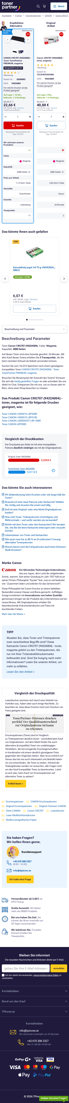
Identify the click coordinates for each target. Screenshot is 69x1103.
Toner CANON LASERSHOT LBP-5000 (21, 420)
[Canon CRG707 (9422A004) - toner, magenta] (51, 39)
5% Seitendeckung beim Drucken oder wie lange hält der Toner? (35, 496)
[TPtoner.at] (11, 6)
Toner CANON (13, 810)
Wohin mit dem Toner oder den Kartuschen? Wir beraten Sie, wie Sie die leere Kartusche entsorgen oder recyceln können (35, 527)
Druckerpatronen (33, 15)
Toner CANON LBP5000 (14, 424)
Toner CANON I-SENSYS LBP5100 (19, 417)
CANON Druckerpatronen (44, 801)
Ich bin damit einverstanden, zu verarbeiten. (31, 976)
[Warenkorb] (44, 6)
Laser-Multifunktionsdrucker (20, 815)
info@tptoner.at (22, 870)
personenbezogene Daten (46, 975)
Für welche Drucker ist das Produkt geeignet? (15, 89)
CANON (48, 15)
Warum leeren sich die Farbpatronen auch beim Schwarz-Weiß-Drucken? (35, 548)
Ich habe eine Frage (20, 879)
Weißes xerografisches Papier (21, 819)
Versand (53, 108)
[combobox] (34, 329)
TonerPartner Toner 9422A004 (21, 468)
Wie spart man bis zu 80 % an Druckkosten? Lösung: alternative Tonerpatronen (33, 541)
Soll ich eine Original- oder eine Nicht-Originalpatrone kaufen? (33, 511)
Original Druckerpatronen (19, 806)
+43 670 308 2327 (22, 861)
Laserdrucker (57, 810)
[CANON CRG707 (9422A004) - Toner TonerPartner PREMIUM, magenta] (18, 39)
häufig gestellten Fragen (26, 381)
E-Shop (18, 15)
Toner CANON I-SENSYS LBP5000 (19, 414)
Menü (61, 6)
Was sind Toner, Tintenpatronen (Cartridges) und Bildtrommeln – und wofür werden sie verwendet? (31, 518)
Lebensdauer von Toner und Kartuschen (26, 535)
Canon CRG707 (35, 810)
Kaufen (53, 125)
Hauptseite (6, 15)
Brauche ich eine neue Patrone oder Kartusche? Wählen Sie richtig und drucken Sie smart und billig (34, 503)
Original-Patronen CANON (52, 806)
